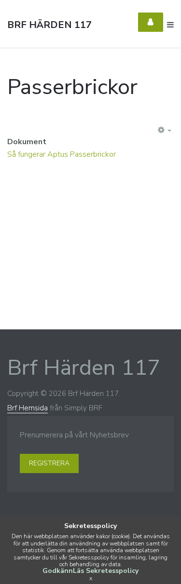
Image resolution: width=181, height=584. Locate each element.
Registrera (49, 463)
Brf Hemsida (27, 408)
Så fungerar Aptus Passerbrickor (61, 154)
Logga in (150, 22)
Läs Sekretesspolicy (106, 570)
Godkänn (57, 570)
